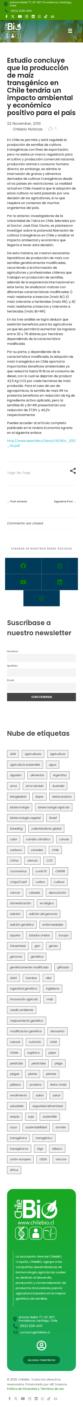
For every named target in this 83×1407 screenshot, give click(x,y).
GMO (13, 978)
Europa (63, 935)
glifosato (63, 967)
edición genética (22, 925)
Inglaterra (52, 989)
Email (10, 680)
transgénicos (19, 1149)
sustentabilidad (36, 1127)
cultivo (40, 882)
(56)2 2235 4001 (21, 11)
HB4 (48, 978)
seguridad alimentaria (47, 1106)
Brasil (53, 818)
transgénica (18, 1138)
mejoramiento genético (26, 1021)
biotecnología (19, 807)
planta (32, 1074)
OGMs (14, 1053)
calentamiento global (46, 829)
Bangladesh (18, 797)
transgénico (44, 1138)
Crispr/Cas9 (18, 882)
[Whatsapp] (41, 598)
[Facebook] (23, 566)
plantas (51, 1074)
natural (15, 1042)
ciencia (32, 861)
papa (52, 1053)
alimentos (37, 775)
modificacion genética (26, 1031)
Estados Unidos (39, 935)
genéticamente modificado (29, 967)
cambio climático (38, 839)
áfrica (14, 1170)
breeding (16, 829)
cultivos (59, 882)
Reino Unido (58, 1085)
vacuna (61, 1159)
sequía (14, 1117)
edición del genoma (43, 914)
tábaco (57, 1149)
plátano (15, 1085)
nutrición (35, 1042)
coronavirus (18, 871)
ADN (13, 754)
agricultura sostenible (25, 765)
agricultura (57, 754)
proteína (35, 1085)
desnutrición (57, 893)
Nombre (12, 651)
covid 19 (41, 871)
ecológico (47, 903)
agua (52, 765)
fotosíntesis (18, 946)
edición (15, 914)
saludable (17, 1106)
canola (64, 839)
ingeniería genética (23, 989)
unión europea (20, 1159)
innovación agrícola (24, 999)
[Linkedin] (60, 582)
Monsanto (57, 1031)
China (14, 861)
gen (37, 946)
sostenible (50, 1117)
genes (53, 946)
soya (13, 1127)
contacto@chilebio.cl (35, 1332)
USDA (43, 1159)
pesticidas (39, 1063)
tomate (61, 1127)
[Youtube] (23, 582)
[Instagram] (60, 566)
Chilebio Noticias (28, 129)
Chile (55, 850)
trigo (40, 1149)
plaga (58, 1063)
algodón (16, 775)
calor (13, 839)
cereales (37, 850)
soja (31, 1117)
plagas (14, 1074)
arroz (13, 786)
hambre (31, 978)
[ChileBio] (15, 30)
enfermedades (53, 925)
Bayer (39, 797)
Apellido (12, 665)
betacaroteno (62, 797)
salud (56, 1095)
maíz (50, 999)
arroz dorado (35, 786)
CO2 (49, 861)
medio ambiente (21, 1010)
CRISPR (60, 871)
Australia (58, 786)
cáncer (15, 893)
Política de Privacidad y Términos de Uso (35, 1389)
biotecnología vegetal (25, 818)
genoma (16, 957)
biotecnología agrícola (53, 807)
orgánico (33, 1053)
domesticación (20, 903)
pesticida (16, 1063)
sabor (40, 1095)
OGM (53, 1042)
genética (37, 957)
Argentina (59, 775)
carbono (16, 850)
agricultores (33, 754)
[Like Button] (50, 128)
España (15, 935)
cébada (34, 893)
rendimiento (18, 1095)
